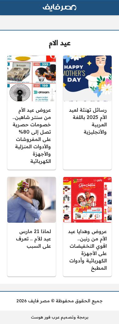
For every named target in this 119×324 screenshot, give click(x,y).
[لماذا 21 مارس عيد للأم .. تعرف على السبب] (31, 226)
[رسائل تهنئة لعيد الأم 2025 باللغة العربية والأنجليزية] (87, 113)
